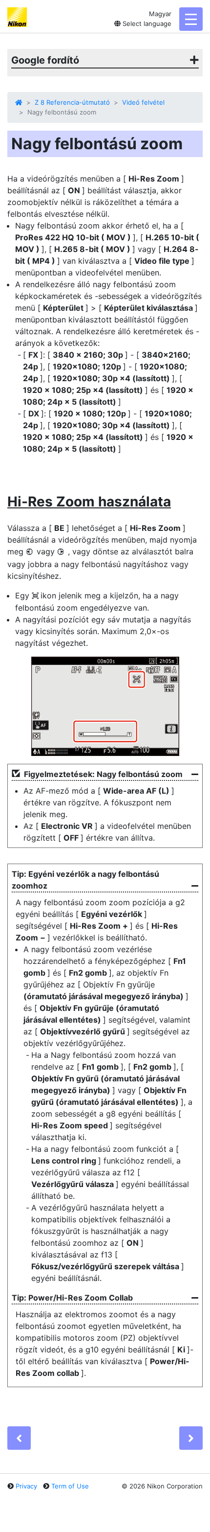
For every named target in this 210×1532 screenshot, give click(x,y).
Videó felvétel (143, 102)
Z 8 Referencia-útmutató (72, 102)
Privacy (26, 1486)
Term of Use (70, 1486)
